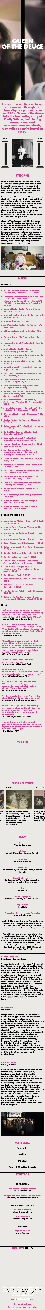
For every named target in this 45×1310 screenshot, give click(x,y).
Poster (22, 1160)
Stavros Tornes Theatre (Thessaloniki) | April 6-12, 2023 (22, 528)
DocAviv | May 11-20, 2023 (16, 321)
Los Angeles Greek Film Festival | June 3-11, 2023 (23, 344)
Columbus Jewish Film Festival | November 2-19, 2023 (23, 427)
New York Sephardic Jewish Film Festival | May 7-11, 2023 (23, 316)
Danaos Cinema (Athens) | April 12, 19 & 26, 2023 (22, 534)
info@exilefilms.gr (22, 1190)
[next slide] (40, 258)
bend (28, 1304)
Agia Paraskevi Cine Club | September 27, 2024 (23, 579)
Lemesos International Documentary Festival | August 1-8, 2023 (21, 380)
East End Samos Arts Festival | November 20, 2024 (23, 592)
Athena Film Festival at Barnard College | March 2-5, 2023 (23, 310)
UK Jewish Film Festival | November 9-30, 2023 (23, 415)
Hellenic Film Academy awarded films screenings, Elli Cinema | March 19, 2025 (22, 598)
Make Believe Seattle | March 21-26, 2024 (21, 489)
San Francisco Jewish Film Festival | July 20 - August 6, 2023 (22, 374)
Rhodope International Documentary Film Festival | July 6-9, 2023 (23, 356)
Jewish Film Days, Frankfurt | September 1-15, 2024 (22, 495)
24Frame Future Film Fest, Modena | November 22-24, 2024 (21, 507)
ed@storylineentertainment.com (22, 1197)
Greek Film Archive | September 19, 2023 (23, 543)
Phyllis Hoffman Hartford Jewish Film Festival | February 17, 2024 (20, 477)
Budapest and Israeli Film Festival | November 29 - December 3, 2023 (20, 439)
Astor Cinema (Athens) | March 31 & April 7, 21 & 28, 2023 (23, 522)
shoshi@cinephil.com (22, 1218)
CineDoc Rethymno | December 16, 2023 (22, 553)
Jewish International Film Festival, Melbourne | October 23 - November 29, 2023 (22, 401)
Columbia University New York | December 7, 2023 (23, 548)
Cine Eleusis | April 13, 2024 (16, 575)
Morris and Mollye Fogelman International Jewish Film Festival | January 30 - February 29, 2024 (20, 452)
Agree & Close (22, 1298)
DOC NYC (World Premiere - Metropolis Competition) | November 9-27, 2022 (21, 291)
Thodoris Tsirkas (29, 1307)
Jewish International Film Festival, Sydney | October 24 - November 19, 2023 (23, 409)
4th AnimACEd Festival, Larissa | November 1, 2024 (19, 586)
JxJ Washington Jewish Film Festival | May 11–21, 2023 (23, 326)
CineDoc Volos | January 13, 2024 (19, 557)
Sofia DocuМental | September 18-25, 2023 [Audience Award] (21, 386)
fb (26, 1248)
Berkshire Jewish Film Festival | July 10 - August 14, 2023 (22, 368)
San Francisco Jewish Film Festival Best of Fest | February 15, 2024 (23, 471)
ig (31, 1248)
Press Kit (23, 1147)
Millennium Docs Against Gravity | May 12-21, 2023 (22, 332)
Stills (22, 1154)
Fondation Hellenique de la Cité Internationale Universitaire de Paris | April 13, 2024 (22, 568)
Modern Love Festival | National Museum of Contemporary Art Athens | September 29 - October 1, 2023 (23, 393)
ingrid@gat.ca (22, 1233)
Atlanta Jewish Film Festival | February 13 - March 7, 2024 (23, 465)
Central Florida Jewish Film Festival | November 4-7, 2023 (21, 433)
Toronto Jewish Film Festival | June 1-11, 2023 (22, 338)
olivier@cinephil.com (22, 1212)
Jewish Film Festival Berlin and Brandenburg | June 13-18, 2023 (19, 350)
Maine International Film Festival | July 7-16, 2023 (23, 362)
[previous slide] (4, 258)
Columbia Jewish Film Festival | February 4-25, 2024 (22, 459)
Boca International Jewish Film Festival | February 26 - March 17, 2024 (22, 483)
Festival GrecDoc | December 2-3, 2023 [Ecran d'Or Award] (22, 445)
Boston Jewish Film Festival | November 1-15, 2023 (23, 421)
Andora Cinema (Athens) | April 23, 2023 (23, 539)
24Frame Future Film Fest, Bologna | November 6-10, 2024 (21, 501)
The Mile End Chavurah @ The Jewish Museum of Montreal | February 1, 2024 (22, 561)
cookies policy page (22, 1295)
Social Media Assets (22, 1167)
